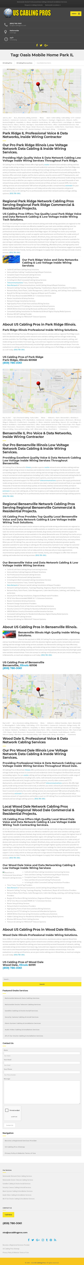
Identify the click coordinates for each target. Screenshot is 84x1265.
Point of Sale (17, 127)
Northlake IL (13, 424)
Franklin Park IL (22, 422)
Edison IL (69, 120)
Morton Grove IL (8, 125)
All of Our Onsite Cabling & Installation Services (24, 1036)
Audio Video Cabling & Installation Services (22, 1029)
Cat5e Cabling (55, 118)
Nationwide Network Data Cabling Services (22, 998)
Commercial (14, 120)
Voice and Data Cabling (16, 129)
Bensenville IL (65, 418)
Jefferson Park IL (57, 122)
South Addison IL (51, 427)
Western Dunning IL (35, 129)
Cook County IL (33, 120)
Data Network (12, 285)
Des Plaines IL (43, 120)
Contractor (23, 120)
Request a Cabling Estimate (34, 5)
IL (25, 122)
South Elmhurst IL (63, 427)
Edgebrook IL (61, 120)
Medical (77, 122)
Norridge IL (30, 125)
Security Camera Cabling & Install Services (21, 1017)
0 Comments (62, 129)
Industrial (35, 122)
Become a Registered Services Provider (21, 1141)
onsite (46, 164)
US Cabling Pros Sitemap (15, 1147)
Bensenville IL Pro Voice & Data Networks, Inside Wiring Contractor (37, 435)
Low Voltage (68, 122)
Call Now (8, 1215)
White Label (46, 129)
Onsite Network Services (66, 125)
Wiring (53, 129)
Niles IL (16, 125)
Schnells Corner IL (42, 732)
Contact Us (9, 1125)
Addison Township (61, 723)
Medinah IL (14, 730)
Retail (33, 127)
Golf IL (75, 120)
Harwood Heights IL (9, 122)
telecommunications (48, 480)
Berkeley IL (74, 418)
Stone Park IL (74, 427)
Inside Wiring (43, 122)
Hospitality (19, 122)
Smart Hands (69, 127)
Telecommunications (15, 282)
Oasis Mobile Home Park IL (43, 125)
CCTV (72, 118)
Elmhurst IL (12, 422)
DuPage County (72, 725)
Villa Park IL (18, 734)
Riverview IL (40, 127)
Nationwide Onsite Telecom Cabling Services (23, 1004)
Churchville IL (31, 420)
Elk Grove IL (69, 420)
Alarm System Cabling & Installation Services (23, 1023)
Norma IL (22, 125)
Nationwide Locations (52, 5)
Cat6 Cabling (66, 118)
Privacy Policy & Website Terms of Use (20, 1153)
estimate (69, 185)
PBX (10, 127)
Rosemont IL (50, 127)
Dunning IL (52, 120)
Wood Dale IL (53, 429)
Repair (28, 127)
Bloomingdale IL (10, 725)
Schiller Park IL (59, 127)
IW (49, 122)
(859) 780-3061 (15, 193)
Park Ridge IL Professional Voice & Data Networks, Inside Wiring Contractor (35, 135)
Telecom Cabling (8, 429)
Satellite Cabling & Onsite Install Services (21, 1011)
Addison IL (51, 418)
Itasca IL (63, 422)
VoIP (26, 129)
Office (55, 125)
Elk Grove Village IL (15, 728)
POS (23, 127)
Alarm (48, 118)
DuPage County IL (59, 420)
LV (73, 122)
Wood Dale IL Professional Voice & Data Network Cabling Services (35, 740)
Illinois (42, 118)
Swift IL (73, 732)
